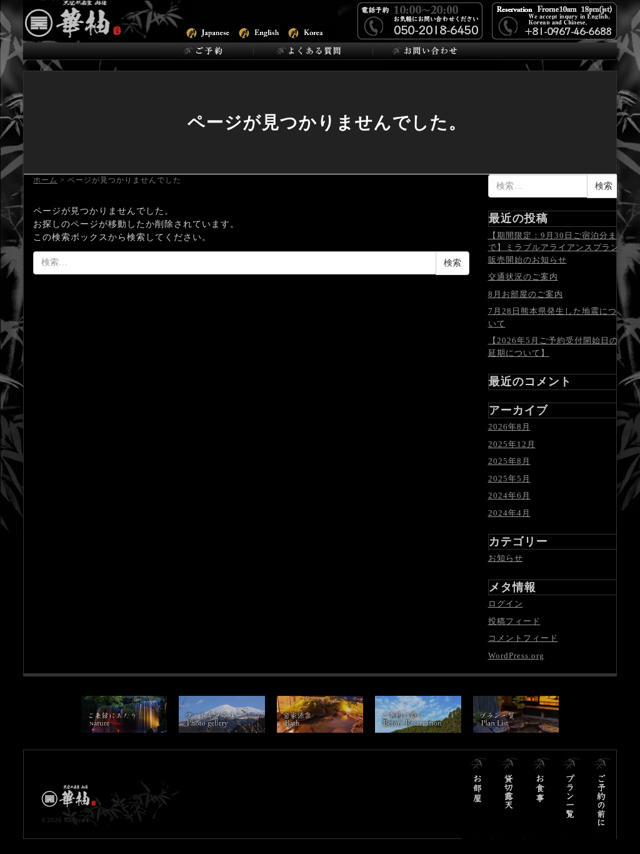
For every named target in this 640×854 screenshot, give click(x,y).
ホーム (45, 180)
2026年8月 (509, 426)
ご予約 (206, 51)
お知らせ (505, 558)
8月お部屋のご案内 (525, 294)
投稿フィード (514, 621)
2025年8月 (509, 461)
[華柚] (107, 19)
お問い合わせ (427, 51)
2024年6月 (509, 495)
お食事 (539, 795)
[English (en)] (259, 31)
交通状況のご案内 (523, 276)
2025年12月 (512, 444)
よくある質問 (312, 51)
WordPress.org (516, 655)
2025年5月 (509, 478)
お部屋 (477, 795)
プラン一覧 (570, 795)
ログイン (505, 603)
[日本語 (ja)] (207, 31)
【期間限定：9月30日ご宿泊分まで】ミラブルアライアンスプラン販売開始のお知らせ (553, 247)
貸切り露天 (508, 795)
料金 (601, 795)
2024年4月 (509, 513)
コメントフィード (523, 638)
